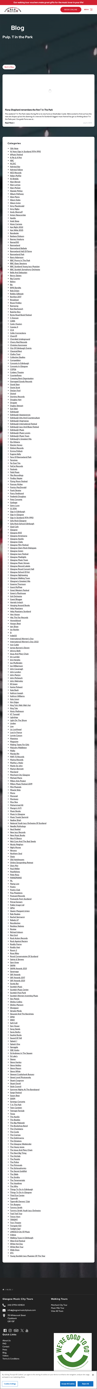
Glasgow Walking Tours (20, 578)
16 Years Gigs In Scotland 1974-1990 (25, 151)
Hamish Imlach (16, 602)
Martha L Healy (16, 763)
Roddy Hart (15, 947)
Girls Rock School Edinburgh (22, 523)
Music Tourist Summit (19, 817)
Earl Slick (14, 408)
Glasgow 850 (16, 533)
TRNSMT (14, 1219)
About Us (7, 1340)
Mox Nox (14, 802)
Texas (12, 1114)
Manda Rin (14, 753)
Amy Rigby (14, 209)
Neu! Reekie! (15, 829)
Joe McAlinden (16, 663)
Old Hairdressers (17, 859)
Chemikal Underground (20, 339)
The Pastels (15, 1159)
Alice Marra (15, 197)
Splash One (15, 1044)
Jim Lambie (15, 657)
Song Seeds (15, 1029)
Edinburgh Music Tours (19, 436)
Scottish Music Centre (19, 989)
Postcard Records (17, 896)
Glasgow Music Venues (20, 563)
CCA (12, 330)
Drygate (13, 402)
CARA (12, 321)
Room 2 (13, 950)
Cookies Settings (10, 1384)
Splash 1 (13, 1041)
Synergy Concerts (17, 1101)
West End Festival (17, 1241)
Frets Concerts (16, 499)
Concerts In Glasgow (19, 366)
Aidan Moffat (15, 175)
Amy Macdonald (17, 206)
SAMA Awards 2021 (18, 968)
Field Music (14, 472)
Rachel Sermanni (17, 917)
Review (13, 929)
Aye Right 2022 (16, 227)
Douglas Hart (15, 399)
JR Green (14, 684)
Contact (6, 1346)
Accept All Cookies (68, 1384)
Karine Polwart (16, 687)
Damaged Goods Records (21, 381)
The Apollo (15, 1117)
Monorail (14, 796)
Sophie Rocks (16, 1035)
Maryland (14, 772)
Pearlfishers (15, 871)
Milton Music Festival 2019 (21, 784)
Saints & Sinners (17, 959)
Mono (12, 793)
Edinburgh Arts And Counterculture (25, 418)
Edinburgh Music (17, 430)
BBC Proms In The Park (20, 260)
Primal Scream (16, 902)
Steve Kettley (15, 1065)
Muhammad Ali (16, 805)
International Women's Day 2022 (24, 641)
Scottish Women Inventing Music (24, 996)
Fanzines (14, 460)
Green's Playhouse (18, 593)
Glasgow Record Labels (20, 566)
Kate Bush (14, 690)
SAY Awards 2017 (17, 977)
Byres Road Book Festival (21, 315)
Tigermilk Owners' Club (20, 1201)
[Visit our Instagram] (10, 1330)
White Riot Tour (16, 1247)
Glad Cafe (14, 526)
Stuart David (15, 1083)
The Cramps (15, 1135)
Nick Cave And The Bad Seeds (23, 841)
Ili (10, 632)
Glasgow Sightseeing (19, 575)
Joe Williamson (16, 666)
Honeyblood (15, 620)
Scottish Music (16, 986)
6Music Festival (16, 154)
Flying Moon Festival (19, 481)
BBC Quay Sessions (18, 263)
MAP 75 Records (17, 756)
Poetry (13, 887)
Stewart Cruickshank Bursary (22, 1074)
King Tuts (14, 708)
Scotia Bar (14, 983)
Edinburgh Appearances (20, 415)
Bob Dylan (14, 290)
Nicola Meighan (16, 844)
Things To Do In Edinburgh (21, 1189)
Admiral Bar (15, 166)
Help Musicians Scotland (20, 611)
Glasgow (14, 530)
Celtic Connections (18, 333)
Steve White (15, 1071)
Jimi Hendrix (15, 660)
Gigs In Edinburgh (17, 511)
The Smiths (15, 1177)
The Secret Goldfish (18, 1171)
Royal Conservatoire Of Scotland (24, 956)
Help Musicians (16, 608)
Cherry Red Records (18, 342)
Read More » (9, 123)
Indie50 (13, 635)
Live (12, 726)
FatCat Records (16, 466)
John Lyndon (15, 672)
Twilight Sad (15, 1228)
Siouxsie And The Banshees (22, 1014)
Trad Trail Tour (16, 1213)
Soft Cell (13, 1023)
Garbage (13, 502)
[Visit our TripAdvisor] (16, 1330)
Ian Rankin (14, 629)
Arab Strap (14, 221)
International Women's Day (22, 638)
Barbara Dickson (17, 236)
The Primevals (16, 1165)
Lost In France (16, 732)
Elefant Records (17, 448)
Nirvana (13, 850)
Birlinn (13, 281)
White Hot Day (16, 1244)
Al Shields (14, 179)
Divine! (13, 393)
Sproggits (14, 1047)
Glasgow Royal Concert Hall (22, 569)
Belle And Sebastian (18, 272)
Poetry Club (15, 890)
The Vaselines (16, 1183)
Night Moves (15, 847)
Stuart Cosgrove (17, 1080)
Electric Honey (16, 445)
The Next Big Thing (18, 1153)
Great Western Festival (19, 590)
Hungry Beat (15, 623)
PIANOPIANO (16, 877)
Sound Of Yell (16, 1038)
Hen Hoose (15, 614)
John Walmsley (16, 681)
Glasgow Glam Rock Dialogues (23, 548)
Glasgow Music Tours (19, 560)
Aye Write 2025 (16, 230)
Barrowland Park (17, 254)
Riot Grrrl (14, 935)
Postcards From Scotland (20, 899)
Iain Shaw (14, 626)
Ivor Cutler (14, 645)
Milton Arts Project (18, 781)
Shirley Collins (16, 1002)
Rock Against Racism (19, 941)
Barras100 (14, 242)
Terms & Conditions (11, 1358)
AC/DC (13, 163)
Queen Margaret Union (20, 911)
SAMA (12, 965)
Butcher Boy (15, 312)
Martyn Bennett (16, 769)
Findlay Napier (16, 478)
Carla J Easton (16, 324)
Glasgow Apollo (17, 539)
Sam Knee (14, 962)
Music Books (15, 811)
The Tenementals (17, 1180)
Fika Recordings (16, 475)
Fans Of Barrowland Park (20, 457)
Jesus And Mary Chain (19, 654)
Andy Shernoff (16, 212)
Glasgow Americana (18, 536)
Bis (11, 284)
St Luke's (14, 1056)
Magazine (14, 741)
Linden (13, 723)
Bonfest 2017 (15, 297)
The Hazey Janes (17, 1147)
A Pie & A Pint (16, 157)
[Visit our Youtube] (27, 1330)
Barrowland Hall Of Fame (21, 251)
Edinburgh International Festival (23, 424)
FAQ (4, 1343)
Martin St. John (16, 766)
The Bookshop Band (19, 1126)
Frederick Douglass (18, 496)
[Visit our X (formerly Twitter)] (22, 1330)
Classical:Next (16, 351)
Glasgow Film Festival (19, 545)
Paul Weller (15, 868)
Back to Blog (9, 67)
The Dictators (16, 1141)
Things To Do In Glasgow (21, 1192)
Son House (14, 1026)
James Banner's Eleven (20, 648)
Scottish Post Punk (18, 992)
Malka (12, 750)
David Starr (15, 384)
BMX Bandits (15, 287)
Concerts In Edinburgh (19, 363)
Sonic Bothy (15, 1032)
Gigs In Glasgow (17, 514)
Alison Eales (15, 200)
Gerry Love (14, 505)
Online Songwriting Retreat (21, 862)
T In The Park (15, 1104)
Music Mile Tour (57, 1308)
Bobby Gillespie (16, 294)
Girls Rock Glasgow (18, 520)
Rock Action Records (19, 938)
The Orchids (15, 1156)
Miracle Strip (15, 790)
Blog (9, 1290)
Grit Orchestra (16, 596)
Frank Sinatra (15, 490)
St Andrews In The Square (21, 1053)
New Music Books (17, 835)
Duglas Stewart (16, 405)
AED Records (15, 172)
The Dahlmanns (17, 1138)
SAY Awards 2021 (17, 980)
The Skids (14, 1174)
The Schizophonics (18, 1168)
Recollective (15, 923)
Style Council (15, 1086)
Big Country (15, 278)
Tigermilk (14, 1198)
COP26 (13, 369)
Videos (13, 1235)
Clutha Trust (15, 354)
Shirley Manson (16, 1005)
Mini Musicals (15, 787)
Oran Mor (14, 865)
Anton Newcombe (18, 215)
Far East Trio (15, 463)
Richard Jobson (16, 932)
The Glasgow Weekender (20, 1144)
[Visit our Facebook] (5, 1330)
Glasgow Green (16, 551)
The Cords (14, 1132)
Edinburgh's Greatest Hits (21, 439)
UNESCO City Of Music (20, 1232)
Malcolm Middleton (18, 747)
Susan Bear (15, 1095)
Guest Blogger (16, 599)
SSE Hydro (14, 1050)
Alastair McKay (16, 191)
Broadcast (14, 300)
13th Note (14, 148)
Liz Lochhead (15, 729)
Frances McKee (16, 484)
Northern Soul (16, 853)
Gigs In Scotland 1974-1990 (21, 517)
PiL (11, 881)
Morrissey (14, 799)
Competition (15, 360)
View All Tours (57, 1311)
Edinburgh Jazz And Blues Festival (24, 427)
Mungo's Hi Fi (15, 808)
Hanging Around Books (20, 605)
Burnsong (14, 306)
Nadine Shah (15, 820)
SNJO (12, 1020)
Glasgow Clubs (16, 542)
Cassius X (14, 327)
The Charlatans (16, 1129)
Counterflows (16, 375)
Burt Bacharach (16, 309)
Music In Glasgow (17, 814)
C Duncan (14, 318)
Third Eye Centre (17, 1195)
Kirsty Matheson (17, 711)
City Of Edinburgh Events (21, 348)
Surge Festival (16, 1092)
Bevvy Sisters (15, 275)
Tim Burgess (15, 1204)
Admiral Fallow (16, 169)
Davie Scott (15, 387)
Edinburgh (14, 412)
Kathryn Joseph (16, 693)
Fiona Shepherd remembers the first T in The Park (29, 109)
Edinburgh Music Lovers (20, 433)
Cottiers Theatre (17, 372)
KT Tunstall (15, 714)
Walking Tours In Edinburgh (21, 1238)
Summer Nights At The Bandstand (24, 1089)
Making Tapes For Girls (19, 744)
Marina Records (16, 759)
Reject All (85, 1384)
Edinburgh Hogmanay (19, 421)
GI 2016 (13, 508)
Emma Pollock (16, 451)
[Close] (93, 1375)
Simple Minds (16, 1011)
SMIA (12, 1017)
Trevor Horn (15, 1216)
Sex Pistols (14, 999)
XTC (12, 1253)
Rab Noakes (15, 914)
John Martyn (15, 675)
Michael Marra (16, 778)
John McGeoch (16, 678)
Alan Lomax (15, 185)
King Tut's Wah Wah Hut (20, 705)
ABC (12, 160)
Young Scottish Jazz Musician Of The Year (27, 1256)
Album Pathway (17, 194)
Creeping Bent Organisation (22, 378)
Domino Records (17, 396)
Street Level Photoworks (20, 1077)
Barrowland (15, 245)
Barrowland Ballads (18, 248)
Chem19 (13, 336)
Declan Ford (15, 390)
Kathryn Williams (17, 696)
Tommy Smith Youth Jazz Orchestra (25, 1210)
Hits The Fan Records (19, 617)
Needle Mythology (18, 826)
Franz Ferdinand (17, 493)
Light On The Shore (18, 720)
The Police (14, 1162)
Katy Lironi (14, 699)
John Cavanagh (16, 669)
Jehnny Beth (15, 651)
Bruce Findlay (16, 303)
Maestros (14, 738)
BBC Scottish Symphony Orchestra (25, 269)
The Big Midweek (17, 1123)
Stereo (13, 1059)
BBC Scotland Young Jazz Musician (25, 266)
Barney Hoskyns (17, 239)
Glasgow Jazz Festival (19, 554)
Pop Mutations (16, 893)
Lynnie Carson (16, 735)
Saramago (14, 971)
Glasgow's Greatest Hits (20, 581)
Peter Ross (14, 874)
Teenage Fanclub (17, 1110)
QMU (12, 908)
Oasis (12, 856)
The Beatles (15, 1120)
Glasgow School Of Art (20, 572)
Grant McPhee (16, 587)
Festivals (13, 469)
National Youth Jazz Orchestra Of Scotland (28, 823)
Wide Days (14, 1250)
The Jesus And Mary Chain (21, 1150)
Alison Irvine (15, 203)
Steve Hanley (15, 1062)
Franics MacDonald (18, 487)
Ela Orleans (15, 442)
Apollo (13, 218)
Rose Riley (14, 953)
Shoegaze (14, 1008)
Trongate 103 (15, 1225)
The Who (14, 1186)
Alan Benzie (15, 182)
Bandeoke (14, 233)
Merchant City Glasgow (20, 775)
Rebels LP (14, 920)
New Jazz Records (18, 832)
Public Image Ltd (17, 905)
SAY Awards (15, 974)
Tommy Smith (16, 1207)
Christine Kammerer (18, 345)
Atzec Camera (16, 224)
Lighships (14, 717)
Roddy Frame (16, 944)
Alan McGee (15, 188)
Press (5, 1349)
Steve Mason (15, 1068)
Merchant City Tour (59, 1305)
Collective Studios (17, 357)
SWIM (12, 1098)
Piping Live (14, 884)
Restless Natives (17, 926)
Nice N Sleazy (16, 838)
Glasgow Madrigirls (18, 557)
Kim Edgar (14, 702)
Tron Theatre (15, 1222)
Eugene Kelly (15, 454)
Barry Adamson (16, 257)
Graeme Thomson (18, 584)
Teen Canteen (16, 1107)
